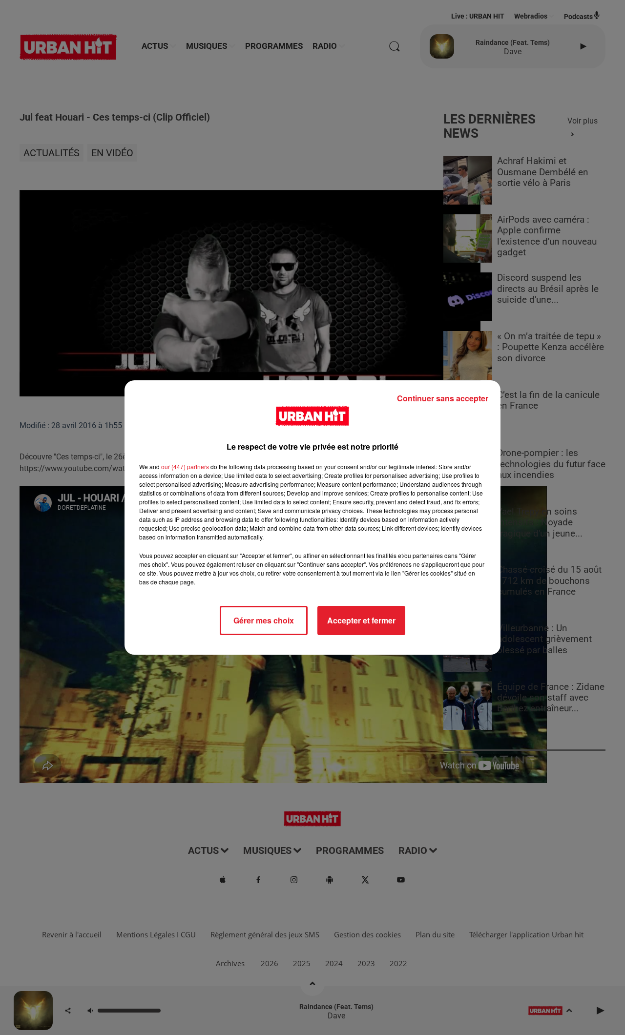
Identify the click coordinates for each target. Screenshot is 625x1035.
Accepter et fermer (361, 620)
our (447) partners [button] (185, 466)
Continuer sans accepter (442, 398)
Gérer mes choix (263, 620)
